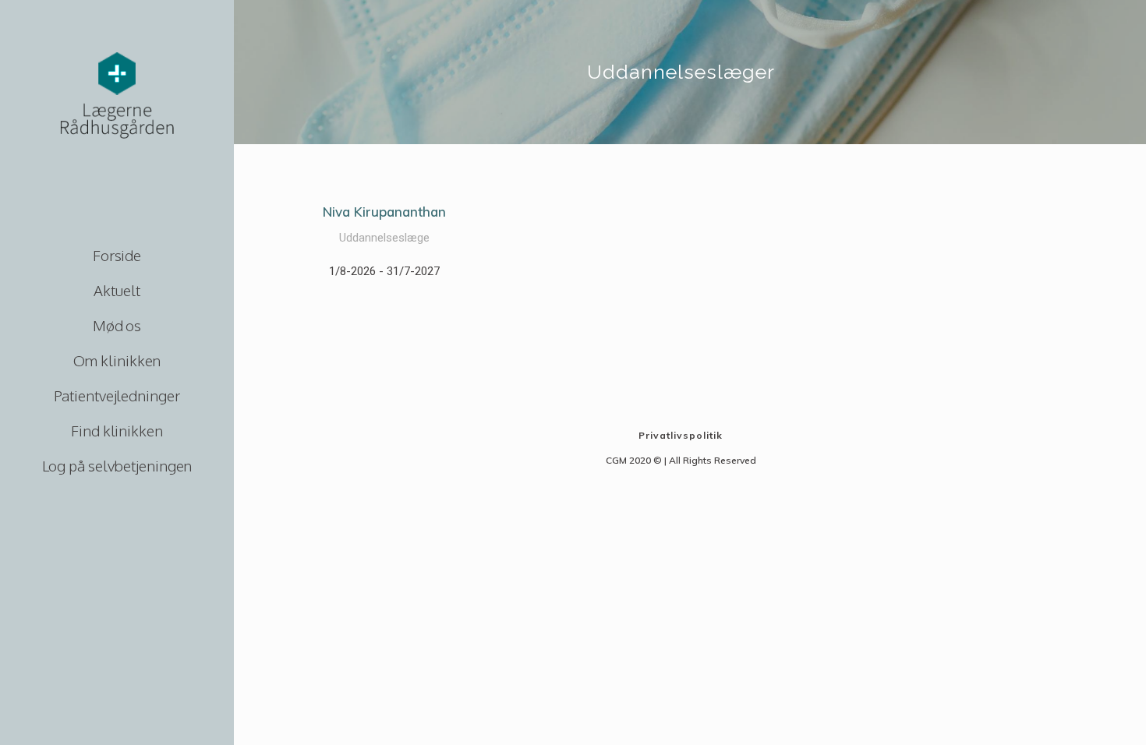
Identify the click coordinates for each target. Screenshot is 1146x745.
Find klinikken (117, 430)
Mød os (117, 325)
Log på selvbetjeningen (117, 465)
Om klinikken (117, 360)
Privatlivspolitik (680, 435)
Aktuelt (117, 290)
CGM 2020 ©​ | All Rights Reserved (681, 460)
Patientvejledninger (116, 395)
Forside (117, 254)
